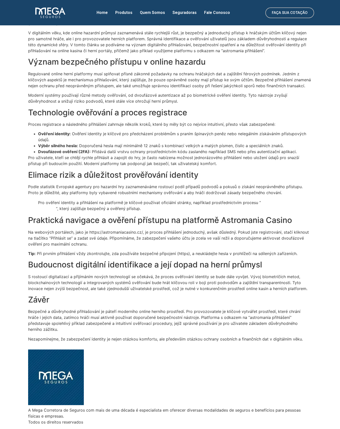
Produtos (123, 12)
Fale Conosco (217, 12)
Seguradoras (184, 12)
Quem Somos (152, 12)
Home (102, 12)
